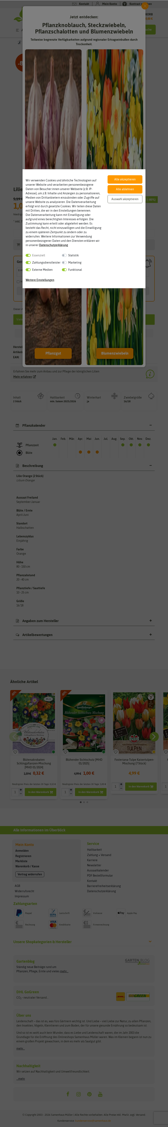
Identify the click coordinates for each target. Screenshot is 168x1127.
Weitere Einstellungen (40, 280)
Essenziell (38, 255)
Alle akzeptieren (125, 179)
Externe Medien (42, 269)
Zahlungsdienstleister (46, 262)
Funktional (75, 269)
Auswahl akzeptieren (124, 199)
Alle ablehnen (125, 189)
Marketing (75, 262)
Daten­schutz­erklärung (53, 245)
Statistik (73, 255)
